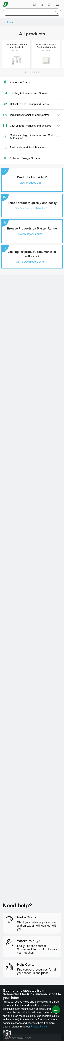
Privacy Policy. (39, 1026)
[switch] (7, 1034)
